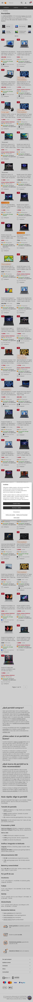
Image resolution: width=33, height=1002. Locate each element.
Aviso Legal (16, 517)
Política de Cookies (10, 515)
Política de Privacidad (21, 515)
